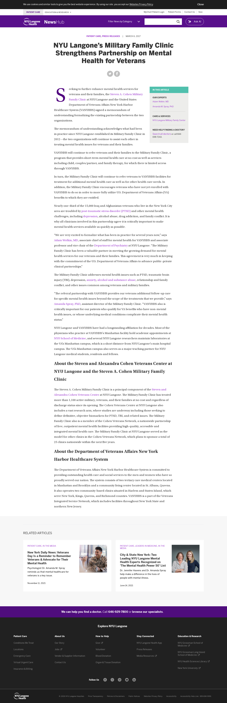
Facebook (117, 74)
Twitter (110, 74)
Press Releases (111, 36)
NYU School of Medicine (70, 338)
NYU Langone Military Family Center (169, 120)
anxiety (91, 280)
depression (90, 216)
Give (200, 12)
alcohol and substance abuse (116, 280)
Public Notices (134, 696)
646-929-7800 (118, 612)
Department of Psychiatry (111, 245)
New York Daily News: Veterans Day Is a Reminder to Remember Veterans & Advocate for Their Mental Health (49, 558)
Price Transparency (95, 696)
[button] (200, 4)
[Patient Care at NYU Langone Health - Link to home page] (21, 696)
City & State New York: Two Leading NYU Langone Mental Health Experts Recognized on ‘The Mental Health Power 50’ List (143, 560)
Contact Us (189, 12)
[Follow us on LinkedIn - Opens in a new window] (134, 680)
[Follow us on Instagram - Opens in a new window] (119, 680)
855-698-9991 (205, 696)
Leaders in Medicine (146, 546)
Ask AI (197, 21)
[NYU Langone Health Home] (31, 21)
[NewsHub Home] (54, 22)
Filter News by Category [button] (120, 21)
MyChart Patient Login (154, 12)
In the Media (49, 546)
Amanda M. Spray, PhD (163, 106)
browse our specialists (147, 612)
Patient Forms (174, 12)
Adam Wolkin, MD (161, 101)
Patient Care (93, 36)
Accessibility (171, 696)
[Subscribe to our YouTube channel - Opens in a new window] (127, 680)
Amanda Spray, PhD (67, 304)
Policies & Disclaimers (116, 696)
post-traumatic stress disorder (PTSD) (106, 211)
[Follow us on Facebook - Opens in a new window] (105, 680)
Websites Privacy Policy (153, 696)
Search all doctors (162, 134)
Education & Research (57, 12)
